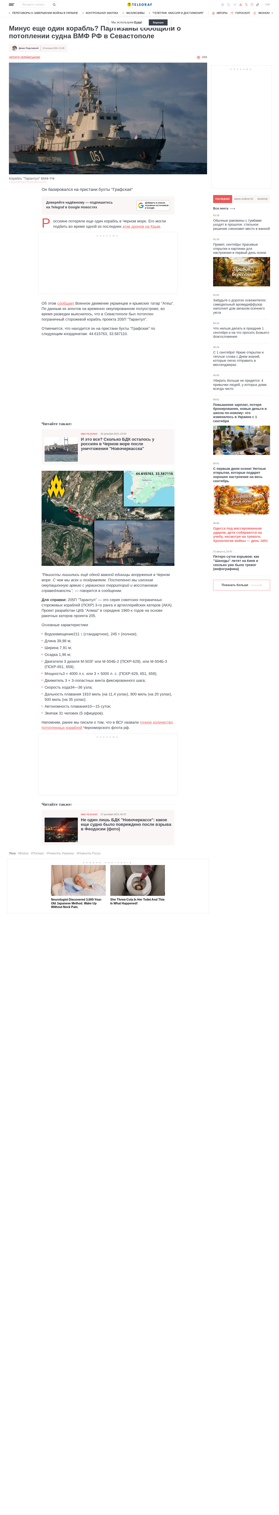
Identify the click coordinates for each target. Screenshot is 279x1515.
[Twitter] (246, 4)
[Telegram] (235, 4)
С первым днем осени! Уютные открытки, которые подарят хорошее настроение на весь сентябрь (239, 475)
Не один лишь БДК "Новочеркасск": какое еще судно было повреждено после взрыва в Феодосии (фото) (126, 824)
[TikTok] (258, 5)
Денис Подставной (29, 48)
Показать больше (235, 585)
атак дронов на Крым (141, 226)
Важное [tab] (263, 199)
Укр (267, 4)
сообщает (66, 303)
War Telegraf (89, 434)
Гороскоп (242, 12)
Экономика (266, 12)
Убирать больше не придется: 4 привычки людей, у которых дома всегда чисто (239, 385)
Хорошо (158, 22)
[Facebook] (222, 4)
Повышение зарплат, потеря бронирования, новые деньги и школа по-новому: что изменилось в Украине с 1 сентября (240, 413)
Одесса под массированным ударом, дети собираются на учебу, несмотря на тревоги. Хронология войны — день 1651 (240, 535)
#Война (23, 853)
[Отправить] (54, 5)
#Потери (37, 853)
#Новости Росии (88, 853)
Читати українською (24, 57)
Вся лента (220, 208)
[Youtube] (241, 5)
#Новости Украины (60, 853)
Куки (137, 22)
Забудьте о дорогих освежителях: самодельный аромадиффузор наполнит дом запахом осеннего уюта (239, 306)
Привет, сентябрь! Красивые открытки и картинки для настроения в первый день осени (239, 248)
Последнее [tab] (222, 199)
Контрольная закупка (102, 12)
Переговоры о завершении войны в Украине (45, 12)
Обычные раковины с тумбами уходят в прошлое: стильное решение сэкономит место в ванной (241, 224)
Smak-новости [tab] (243, 199)
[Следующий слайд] (272, 13)
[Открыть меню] (11, 4)
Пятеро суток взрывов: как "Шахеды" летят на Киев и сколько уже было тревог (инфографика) (236, 563)
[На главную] (139, 4)
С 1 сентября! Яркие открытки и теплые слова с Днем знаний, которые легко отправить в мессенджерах (238, 358)
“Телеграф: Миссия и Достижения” (178, 12)
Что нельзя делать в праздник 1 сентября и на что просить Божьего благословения (241, 332)
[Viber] (228, 4)
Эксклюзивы (135, 12)
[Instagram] (252, 4)
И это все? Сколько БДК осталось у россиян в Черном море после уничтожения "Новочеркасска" (117, 444)
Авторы (222, 12)
